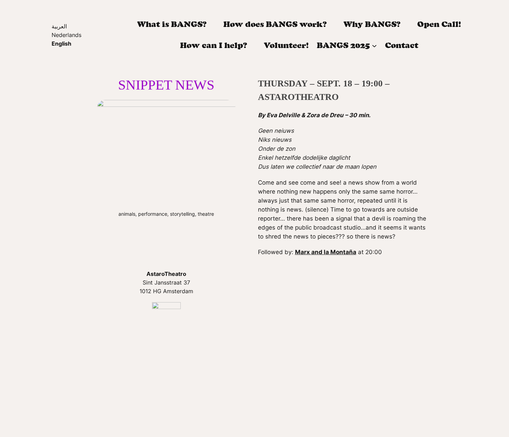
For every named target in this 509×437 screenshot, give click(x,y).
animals (126, 214)
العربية (59, 26)
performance (152, 214)
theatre (206, 214)
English (61, 43)
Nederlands (66, 34)
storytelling (182, 214)
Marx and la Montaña (325, 252)
